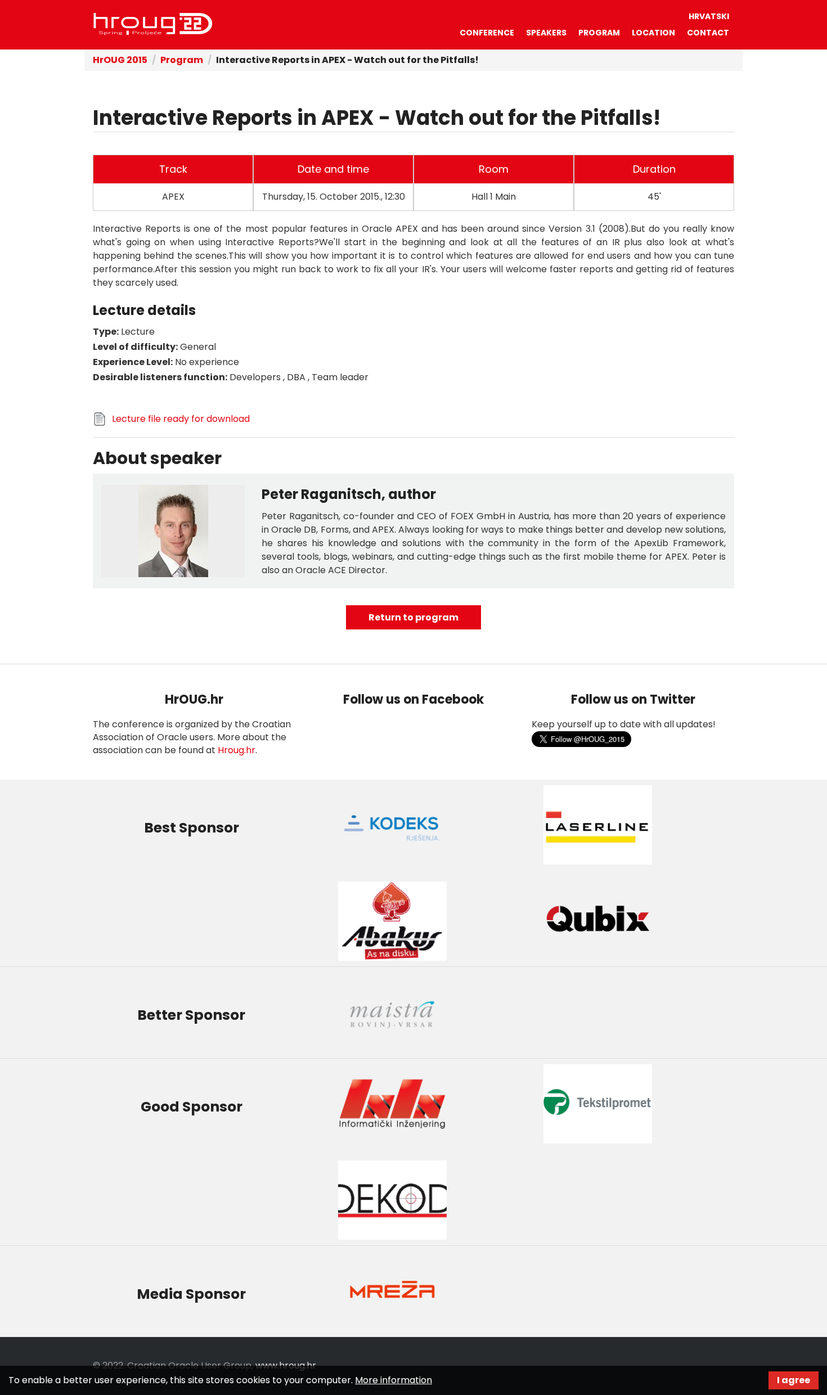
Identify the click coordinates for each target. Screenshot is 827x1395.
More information (393, 1380)
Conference (487, 32)
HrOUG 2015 (120, 59)
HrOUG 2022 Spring (153, 24)
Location (653, 32)
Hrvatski (709, 16)
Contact (708, 32)
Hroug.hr (236, 750)
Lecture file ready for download (181, 418)
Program (599, 32)
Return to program (413, 617)
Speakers (546, 32)
